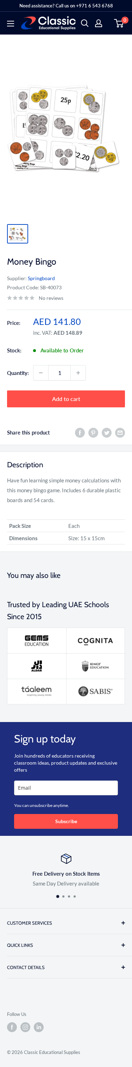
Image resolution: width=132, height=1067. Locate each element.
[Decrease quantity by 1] (40, 372)
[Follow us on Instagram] (25, 1027)
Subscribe (66, 821)
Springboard (41, 278)
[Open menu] (10, 23)
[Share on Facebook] (80, 432)
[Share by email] (120, 432)
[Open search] (85, 23)
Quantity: (18, 373)
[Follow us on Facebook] (12, 1027)
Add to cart (66, 398)
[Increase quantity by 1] (78, 372)
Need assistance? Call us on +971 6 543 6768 (66, 5)
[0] (119, 23)
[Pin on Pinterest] (93, 432)
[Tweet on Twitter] (107, 432)
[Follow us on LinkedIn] (39, 1027)
